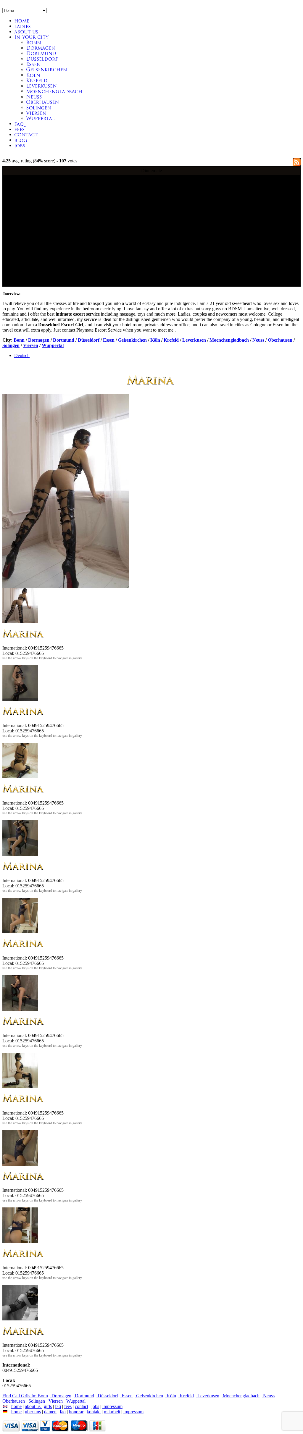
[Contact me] (19, 129)
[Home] (21, 20)
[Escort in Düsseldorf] (42, 58)
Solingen (11, 345)
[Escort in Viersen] (36, 112)
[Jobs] (19, 145)
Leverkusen (194, 340)
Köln (155, 340)
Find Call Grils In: (20, 1395)
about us (33, 1406)
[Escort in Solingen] (38, 107)
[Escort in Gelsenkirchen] (46, 69)
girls (48, 1406)
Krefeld (171, 340)
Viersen (30, 345)
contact (81, 1406)
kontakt (94, 1411)
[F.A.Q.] (19, 123)
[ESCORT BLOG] (20, 139)
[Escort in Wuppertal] (40, 118)
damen (50, 1411)
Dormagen (38, 340)
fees (68, 1406)
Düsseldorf (88, 340)
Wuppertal (53, 345)
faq (58, 1406)
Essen (109, 340)
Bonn (19, 340)
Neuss (258, 340)
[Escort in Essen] (33, 64)
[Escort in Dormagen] (41, 47)
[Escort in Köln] (33, 74)
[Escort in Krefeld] (37, 80)
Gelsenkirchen (132, 340)
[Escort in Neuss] (34, 96)
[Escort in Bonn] (33, 42)
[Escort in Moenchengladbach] (54, 90)
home (16, 1406)
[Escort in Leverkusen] (41, 85)
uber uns (33, 1411)
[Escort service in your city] (31, 36)
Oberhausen (280, 340)
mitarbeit (112, 1411)
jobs (95, 1406)
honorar (76, 1411)
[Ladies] (22, 25)
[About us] (27, 31)
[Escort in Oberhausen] (42, 101)
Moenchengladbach (229, 340)
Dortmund (63, 340)
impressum (112, 1406)
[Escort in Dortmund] (41, 53)
